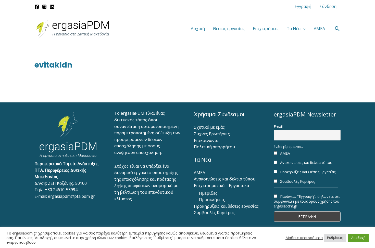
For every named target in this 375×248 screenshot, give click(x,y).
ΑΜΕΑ (319, 28)
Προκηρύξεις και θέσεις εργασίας (226, 206)
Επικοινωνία (206, 140)
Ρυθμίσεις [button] (335, 237)
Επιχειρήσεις (266, 28)
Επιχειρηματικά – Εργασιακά (221, 185)
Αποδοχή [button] (358, 237)
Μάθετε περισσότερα (304, 237)
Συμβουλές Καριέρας (214, 212)
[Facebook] (36, 6)
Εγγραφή (303, 6)
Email (278, 126)
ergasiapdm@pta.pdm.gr (71, 196)
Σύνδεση (327, 6)
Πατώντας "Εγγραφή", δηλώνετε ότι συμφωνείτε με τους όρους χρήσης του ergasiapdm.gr (307, 201)
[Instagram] (44, 6)
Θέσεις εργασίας (229, 28)
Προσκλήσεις (212, 199)
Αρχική (198, 28)
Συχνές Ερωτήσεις (212, 134)
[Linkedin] (52, 6)
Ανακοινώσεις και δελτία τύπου (224, 179)
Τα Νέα (294, 28)
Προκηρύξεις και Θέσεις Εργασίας (307, 171)
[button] (337, 28)
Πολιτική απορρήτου (214, 147)
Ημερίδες (208, 193)
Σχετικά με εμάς (209, 127)
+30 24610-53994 (61, 189)
